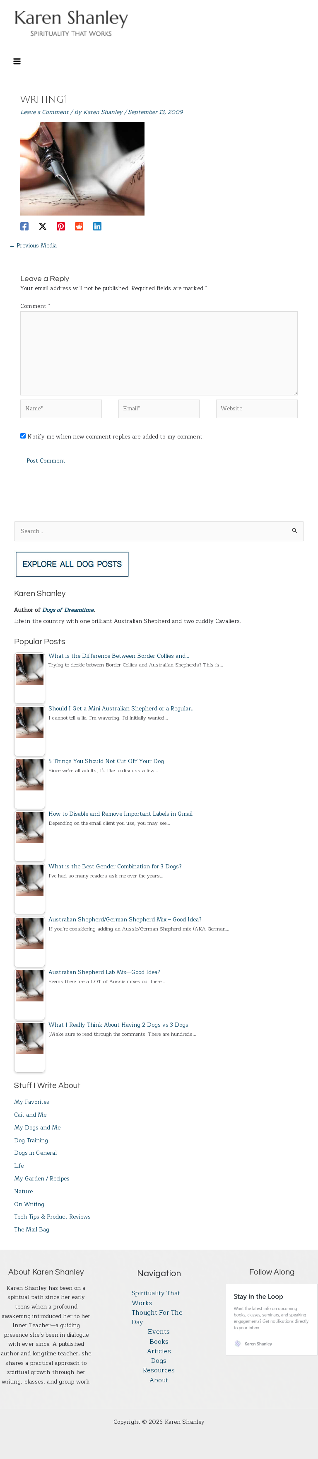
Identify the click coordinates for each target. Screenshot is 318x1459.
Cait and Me (30, 1115)
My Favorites (31, 1102)
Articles (159, 1351)
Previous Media (33, 245)
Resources (159, 1370)
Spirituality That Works (156, 1298)
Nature (23, 1191)
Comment (35, 306)
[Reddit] (79, 225)
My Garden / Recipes (42, 1178)
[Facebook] (24, 225)
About (158, 1380)
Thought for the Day (157, 1318)
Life (19, 1166)
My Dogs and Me (37, 1127)
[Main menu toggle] (16, 61)
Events (159, 1332)
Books (159, 1342)
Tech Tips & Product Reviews (52, 1216)
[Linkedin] (97, 225)
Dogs (158, 1361)
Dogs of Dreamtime (68, 610)
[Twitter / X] (43, 225)
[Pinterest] (61, 225)
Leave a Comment (44, 112)
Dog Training (31, 1140)
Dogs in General (35, 1153)
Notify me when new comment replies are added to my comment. (115, 436)
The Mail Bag (31, 1229)
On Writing (29, 1204)
